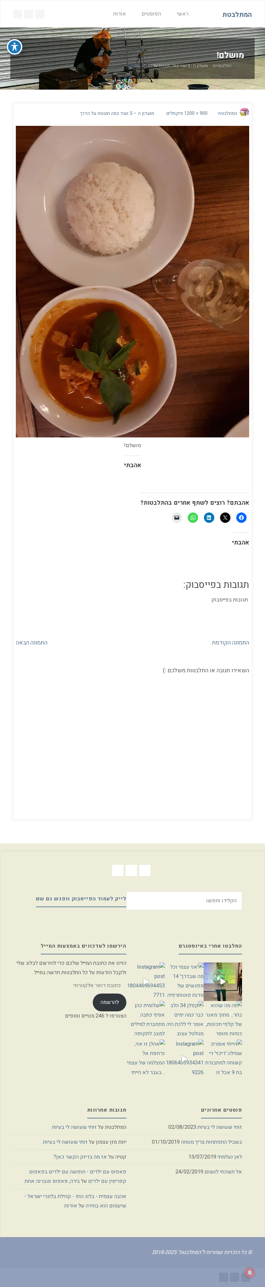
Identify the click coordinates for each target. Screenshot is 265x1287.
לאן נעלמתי (229, 1157)
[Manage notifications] (250, 1273)
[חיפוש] (98, 14)
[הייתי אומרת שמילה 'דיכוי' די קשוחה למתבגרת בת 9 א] (223, 1059)
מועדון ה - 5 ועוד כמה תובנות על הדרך (175, 66)
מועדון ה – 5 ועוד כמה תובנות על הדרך (117, 113)
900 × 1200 (195, 113)
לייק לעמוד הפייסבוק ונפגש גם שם (81, 899)
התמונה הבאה (32, 642)
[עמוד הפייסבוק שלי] (28, 14)
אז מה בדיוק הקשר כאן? (80, 1157)
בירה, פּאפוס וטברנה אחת (52, 1181)
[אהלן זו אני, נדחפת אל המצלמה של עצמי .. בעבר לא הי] (145, 1059)
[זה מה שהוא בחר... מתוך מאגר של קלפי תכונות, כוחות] (223, 1020)
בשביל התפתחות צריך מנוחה (211, 1142)
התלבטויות (222, 66)
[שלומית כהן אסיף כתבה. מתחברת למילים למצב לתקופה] (145, 1020)
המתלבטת (237, 14)
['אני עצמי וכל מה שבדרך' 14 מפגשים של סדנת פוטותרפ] (184, 981)
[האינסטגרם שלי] (39, 14)
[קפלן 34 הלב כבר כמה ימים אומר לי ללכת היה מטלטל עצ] (184, 1020)
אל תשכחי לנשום (223, 1172)
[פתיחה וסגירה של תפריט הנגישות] (14, 47)
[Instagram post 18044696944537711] (145, 981)
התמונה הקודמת (230, 642)
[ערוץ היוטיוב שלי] (17, 14)
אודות (70, 1206)
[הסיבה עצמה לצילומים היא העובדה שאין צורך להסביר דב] (223, 981)
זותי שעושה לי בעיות (219, 1127)
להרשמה (110, 1002)
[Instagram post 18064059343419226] (184, 1059)
